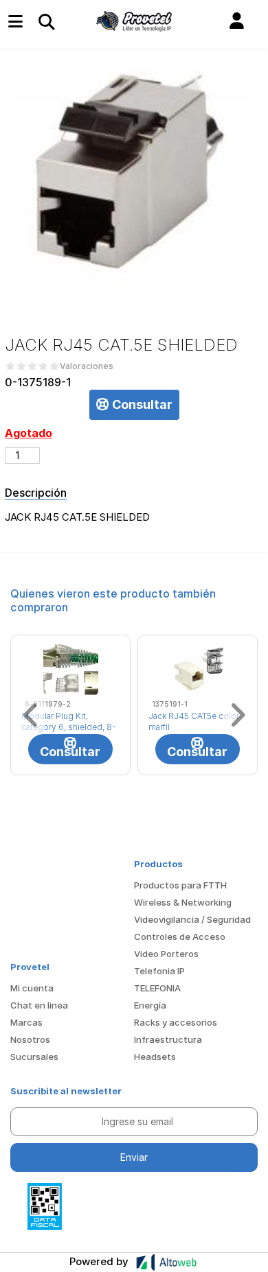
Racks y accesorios (175, 1022)
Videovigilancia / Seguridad (192, 919)
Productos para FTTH (180, 885)
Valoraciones (86, 366)
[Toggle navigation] (46, 21)
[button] (237, 21)
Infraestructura (168, 1039)
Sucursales (34, 1056)
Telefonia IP (159, 970)
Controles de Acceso (179, 936)
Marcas (26, 1022)
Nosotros (30, 1039)
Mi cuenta (32, 987)
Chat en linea (39, 1005)
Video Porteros (166, 953)
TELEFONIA (157, 987)
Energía (150, 1005)
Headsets (155, 1056)
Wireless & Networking (183, 902)
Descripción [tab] (36, 492)
